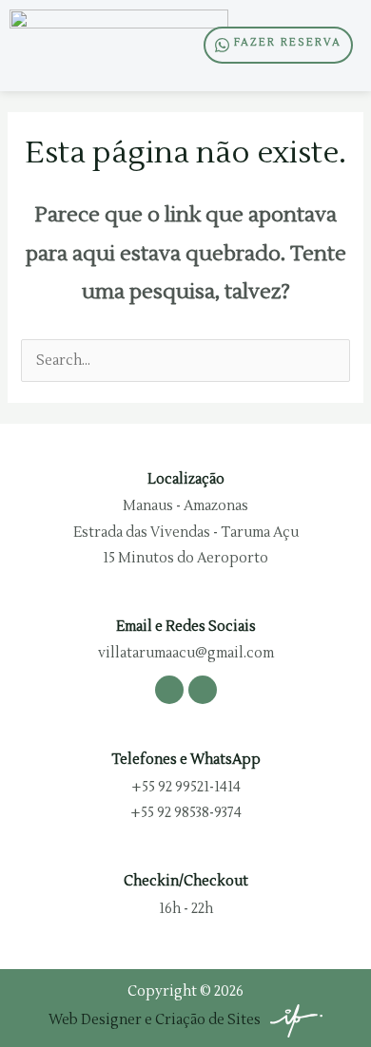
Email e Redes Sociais (186, 627)
